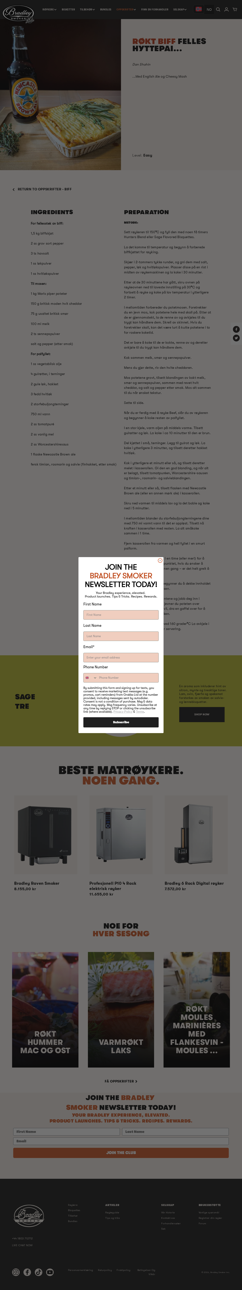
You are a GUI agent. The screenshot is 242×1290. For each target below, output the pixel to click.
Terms (140, 711)
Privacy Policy (123, 711)
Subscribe (121, 722)
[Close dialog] (160, 560)
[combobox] (90, 677)
